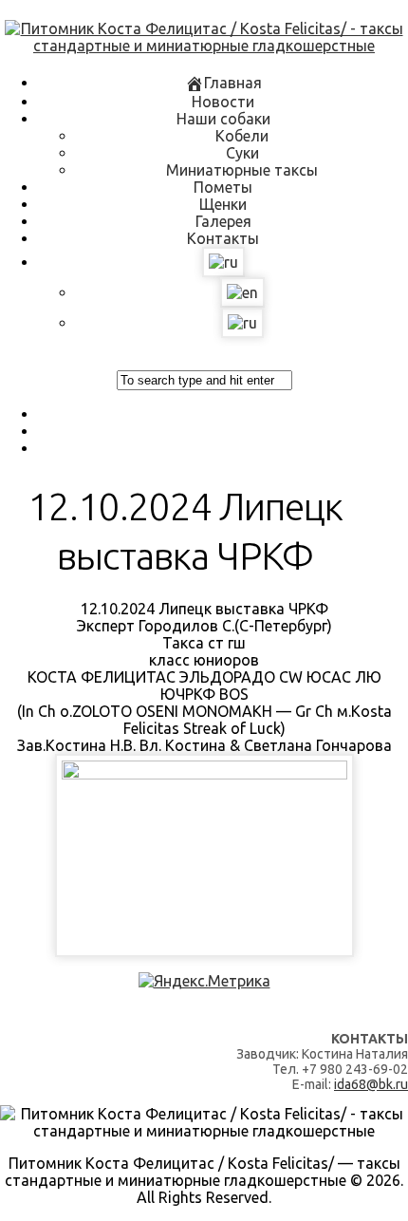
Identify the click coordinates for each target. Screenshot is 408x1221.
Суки (242, 152)
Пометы (223, 187)
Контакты (223, 238)
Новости (223, 101)
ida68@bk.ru (371, 1084)
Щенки (223, 204)
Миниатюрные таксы (242, 169)
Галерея (223, 221)
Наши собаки (223, 118)
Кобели (242, 135)
